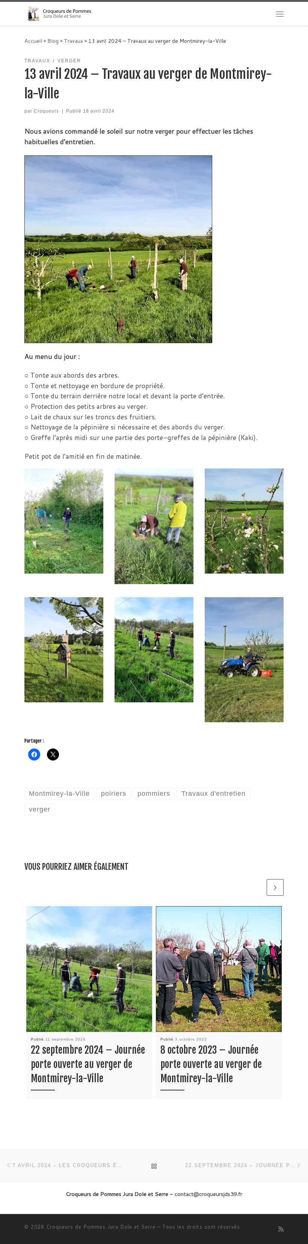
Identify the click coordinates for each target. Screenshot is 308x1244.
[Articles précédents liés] (257, 887)
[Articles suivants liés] (275, 887)
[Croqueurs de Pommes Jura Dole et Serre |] (58, 13)
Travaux (73, 41)
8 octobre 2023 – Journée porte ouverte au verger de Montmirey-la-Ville (211, 1064)
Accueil (33, 41)
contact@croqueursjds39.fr (208, 1194)
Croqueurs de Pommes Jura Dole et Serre (101, 1226)
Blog (53, 41)
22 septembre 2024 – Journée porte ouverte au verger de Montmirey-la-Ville (88, 1064)
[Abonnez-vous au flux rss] (281, 1229)
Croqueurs (46, 111)
